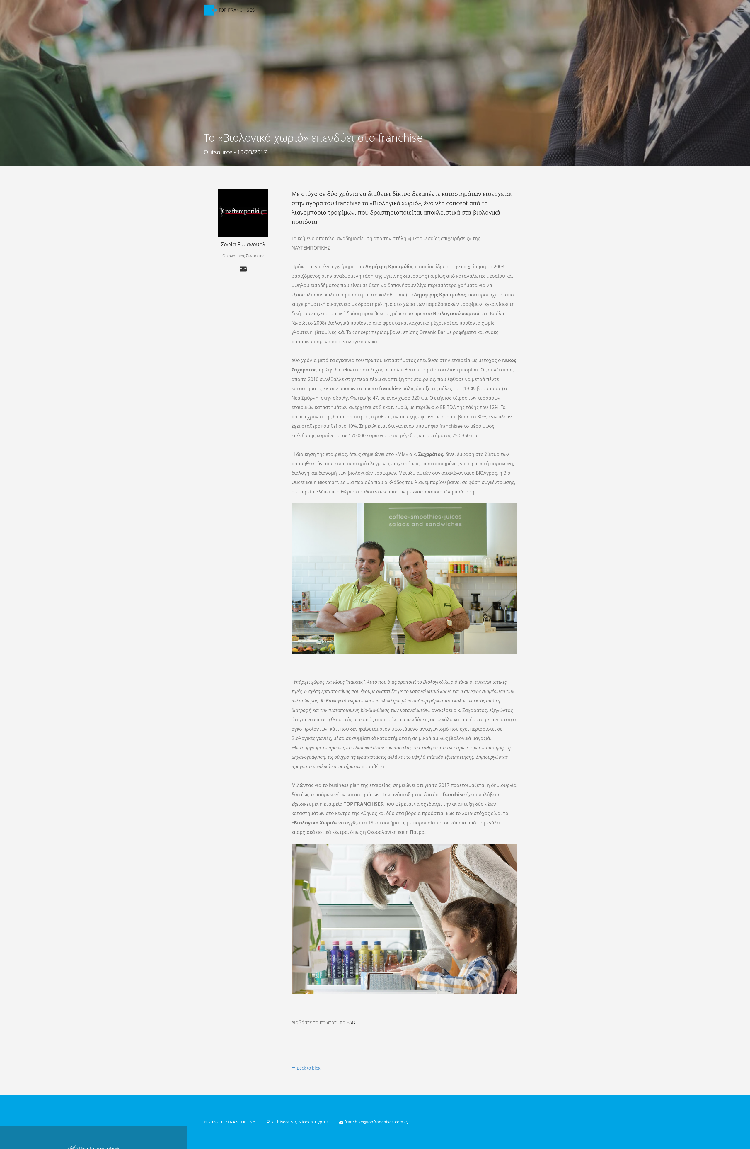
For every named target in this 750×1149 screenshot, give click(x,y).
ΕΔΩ (351, 1022)
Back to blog (308, 1068)
